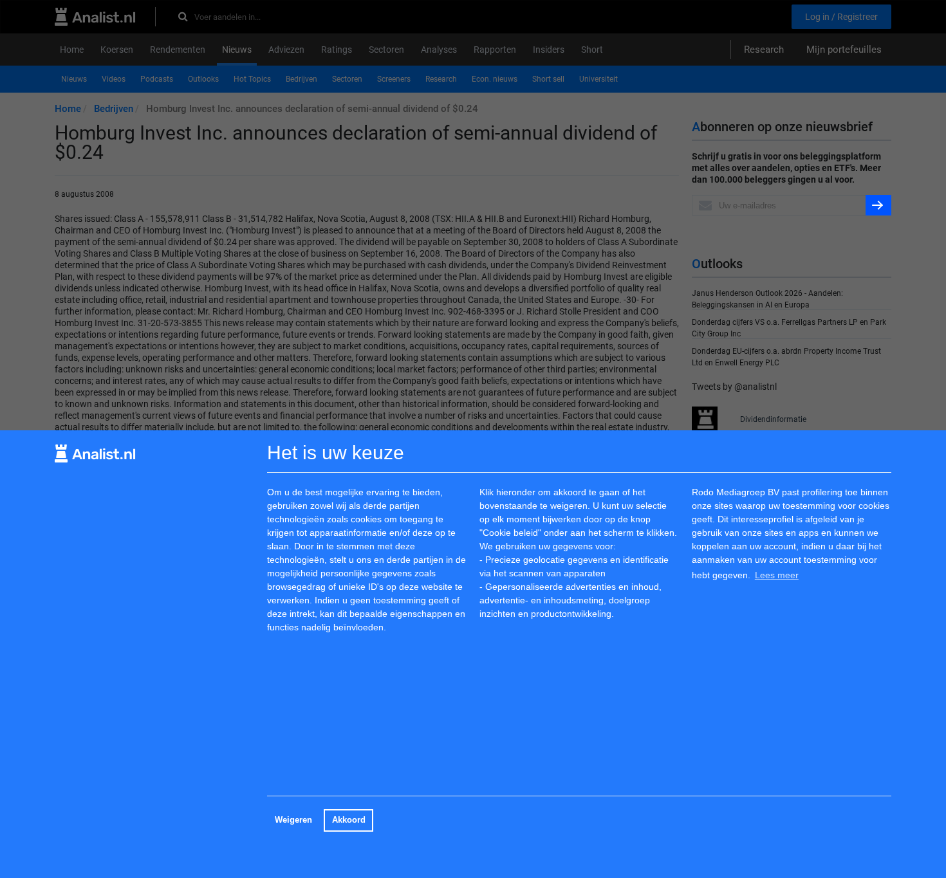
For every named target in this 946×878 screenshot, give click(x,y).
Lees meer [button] (777, 575)
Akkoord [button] (349, 820)
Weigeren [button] (293, 820)
